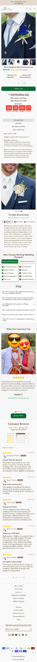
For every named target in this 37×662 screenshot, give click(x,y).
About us (18, 607)
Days (9, 111)
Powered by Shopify (18, 659)
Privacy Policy (18, 610)
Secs (28, 111)
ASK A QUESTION (18, 130)
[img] (7, 453)
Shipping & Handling (18, 595)
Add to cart (18, 89)
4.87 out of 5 (23, 428)
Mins (22, 111)
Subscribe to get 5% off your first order (18, 625)
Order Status (18, 589)
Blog (18, 619)
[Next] (33, 33)
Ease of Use (19, 222)
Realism (8, 222)
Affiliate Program (18, 601)
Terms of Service (18, 613)
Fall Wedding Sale (20, 94)
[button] (15, 70)
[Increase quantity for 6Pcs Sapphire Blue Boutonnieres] (24, 83)
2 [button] (16, 577)
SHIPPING (18, 123)
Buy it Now (19, 415)
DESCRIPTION (18, 120)
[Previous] (5, 187)
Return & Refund (18, 598)
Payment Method (18, 616)
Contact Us (18, 592)
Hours (15, 111)
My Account (18, 586)
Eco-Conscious (30, 222)
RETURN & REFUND (18, 126)
